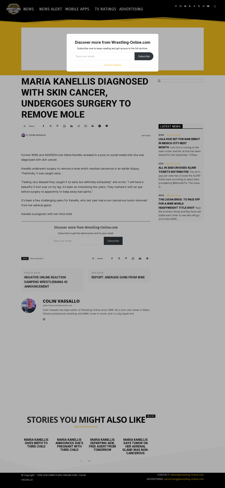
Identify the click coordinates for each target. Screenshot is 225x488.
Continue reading (112, 65)
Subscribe (144, 56)
